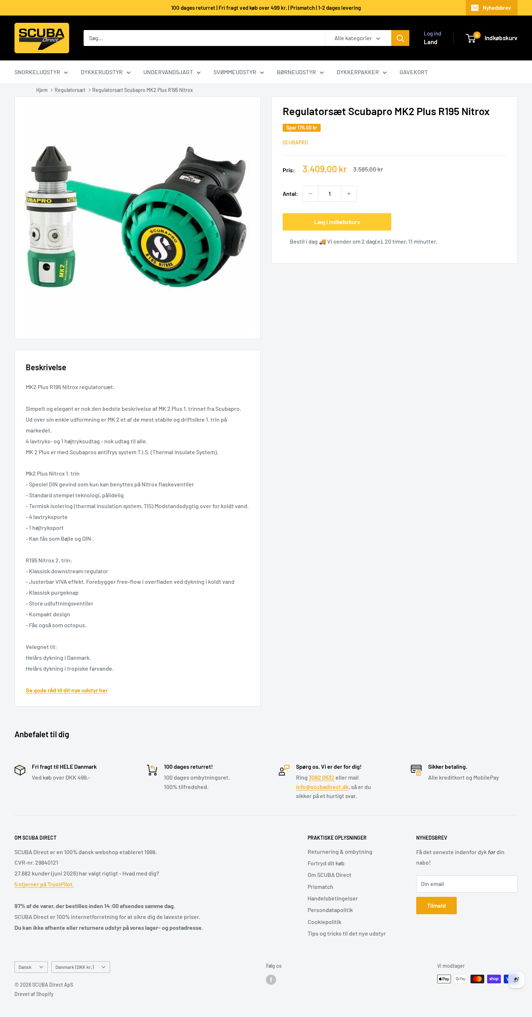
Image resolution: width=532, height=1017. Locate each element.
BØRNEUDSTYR (296, 71)
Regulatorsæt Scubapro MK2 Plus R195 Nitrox (142, 90)
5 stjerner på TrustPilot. (44, 884)
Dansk (24, 967)
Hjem (42, 90)
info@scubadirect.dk (322, 786)
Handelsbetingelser (333, 898)
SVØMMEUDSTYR (235, 71)
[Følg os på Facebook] (271, 980)
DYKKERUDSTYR (102, 71)
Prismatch (320, 886)
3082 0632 (321, 777)
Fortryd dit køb (326, 863)
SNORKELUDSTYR (37, 71)
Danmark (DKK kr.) (74, 967)
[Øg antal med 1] (348, 193)
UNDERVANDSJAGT (168, 71)
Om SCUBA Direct (329, 874)
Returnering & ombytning (340, 851)
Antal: (290, 193)
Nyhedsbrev (497, 7)
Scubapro (295, 142)
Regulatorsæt (70, 90)
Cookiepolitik (324, 921)
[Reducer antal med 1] (310, 193)
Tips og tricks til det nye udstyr (347, 933)
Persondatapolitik (330, 909)
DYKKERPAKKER (358, 71)
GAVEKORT (414, 71)
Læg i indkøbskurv (337, 221)
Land (431, 41)
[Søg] (400, 38)
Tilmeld (436, 905)
